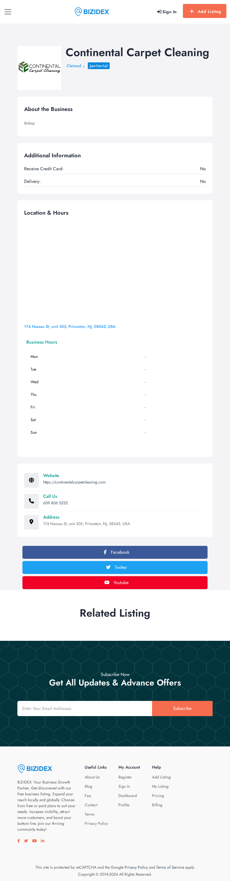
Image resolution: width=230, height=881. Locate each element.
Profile (123, 805)
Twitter (120, 567)
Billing (157, 805)
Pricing (158, 795)
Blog (88, 786)
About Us (92, 777)
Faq (88, 795)
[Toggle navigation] (8, 12)
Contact (91, 805)
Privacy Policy (96, 823)
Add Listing (209, 11)
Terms (90, 814)
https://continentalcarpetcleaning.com (74, 482)
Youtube (120, 582)
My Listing (160, 786)
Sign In (124, 786)
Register (125, 777)
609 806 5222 (55, 503)
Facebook (119, 552)
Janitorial (99, 66)
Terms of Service (170, 867)
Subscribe (182, 708)
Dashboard (127, 795)
